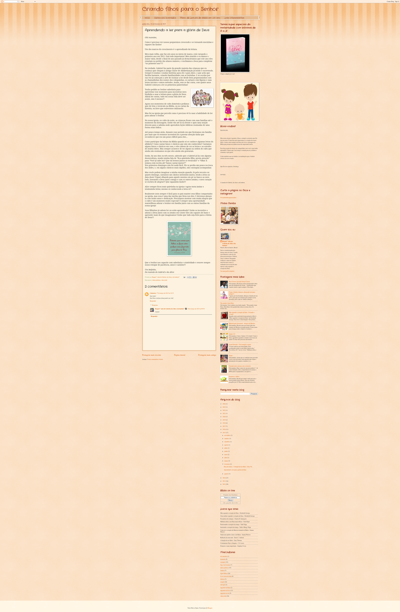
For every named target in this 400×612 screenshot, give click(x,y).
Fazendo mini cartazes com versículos (240, 366)
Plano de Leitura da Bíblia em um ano (200, 17)
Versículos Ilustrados (165, 17)
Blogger (210, 608)
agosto (226, 445)
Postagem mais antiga (207, 355)
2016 (224, 429)
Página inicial (179, 355)
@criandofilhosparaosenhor (228, 197)
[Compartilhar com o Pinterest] (196, 277)
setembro (227, 442)
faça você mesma (225, 565)
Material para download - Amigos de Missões (242, 323)
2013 (224, 481)
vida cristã (164, 280)
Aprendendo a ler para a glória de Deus (235, 470)
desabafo (222, 559)
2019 (224, 420)
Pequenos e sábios (234, 376)
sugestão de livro (225, 590)
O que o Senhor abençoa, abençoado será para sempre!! (242, 293)
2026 (224, 404)
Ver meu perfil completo (227, 271)
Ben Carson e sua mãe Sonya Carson (239, 281)
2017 (224, 426)
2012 (224, 484)
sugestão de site (224, 593)
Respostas (155, 305)
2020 (224, 417)
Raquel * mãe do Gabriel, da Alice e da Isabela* (169, 309)
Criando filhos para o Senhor (180, 9)
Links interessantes (234, 17)
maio (226, 454)
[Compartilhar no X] (192, 277)
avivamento (223, 556)
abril (225, 458)
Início (147, 17)
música (222, 579)
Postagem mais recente (151, 355)
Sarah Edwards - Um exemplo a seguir (240, 344)
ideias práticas (156, 280)
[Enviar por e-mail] (188, 277)
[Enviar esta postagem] (184, 277)
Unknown (153, 293)
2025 (224, 407)
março (226, 461)
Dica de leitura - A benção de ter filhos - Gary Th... (238, 467)
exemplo (222, 562)
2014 (224, 478)
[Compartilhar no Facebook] (194, 277)
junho (226, 451)
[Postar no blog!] (190, 277)
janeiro (226, 474)
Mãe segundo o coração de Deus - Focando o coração (241, 313)
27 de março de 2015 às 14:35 (165, 293)
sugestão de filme (225, 588)
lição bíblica (223, 573)
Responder (153, 301)
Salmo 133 (232, 334)
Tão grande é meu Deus (227, 303)
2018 (224, 423)
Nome (230, 356)
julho (226, 448)
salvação (222, 585)
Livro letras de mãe (225, 576)
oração (222, 582)
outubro (226, 438)
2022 (224, 410)
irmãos (222, 570)
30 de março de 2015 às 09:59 (196, 309)
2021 (224, 413)
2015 (224, 433)
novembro (227, 435)
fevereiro (227, 464)
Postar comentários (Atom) (155, 359)
